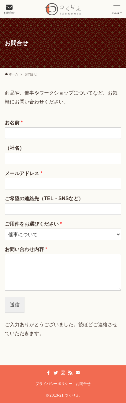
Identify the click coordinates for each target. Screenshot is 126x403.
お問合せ (83, 384)
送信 (15, 304)
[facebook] (48, 372)
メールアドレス (23, 173)
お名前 (14, 122)
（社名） (14, 148)
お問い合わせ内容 (26, 249)
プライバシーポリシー (53, 384)
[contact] (77, 372)
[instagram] (63, 372)
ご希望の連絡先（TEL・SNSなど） (44, 198)
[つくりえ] (63, 9)
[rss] (70, 372)
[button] (117, 9)
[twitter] (55, 372)
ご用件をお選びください (33, 223)
